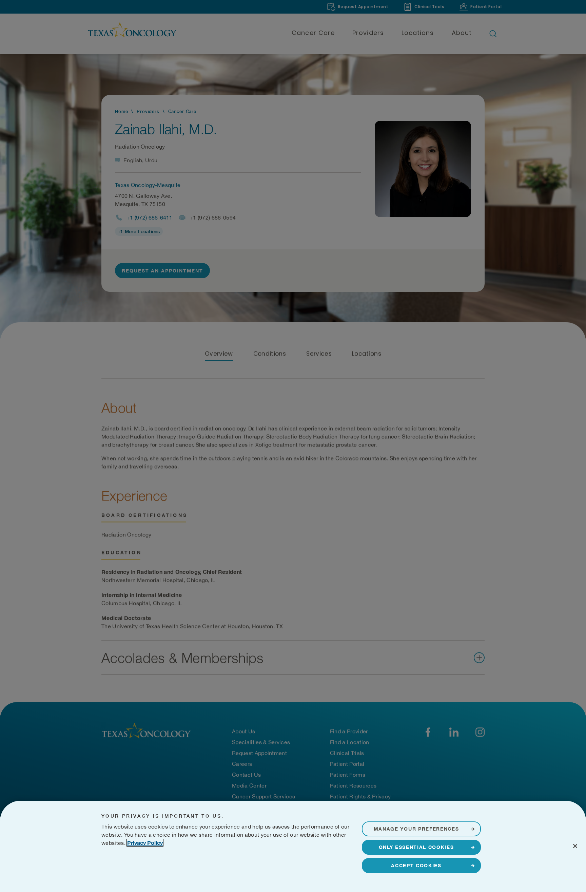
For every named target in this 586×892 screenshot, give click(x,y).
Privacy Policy (145, 842)
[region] (293, 846)
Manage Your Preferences (416, 829)
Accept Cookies (416, 865)
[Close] (575, 845)
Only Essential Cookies (416, 847)
